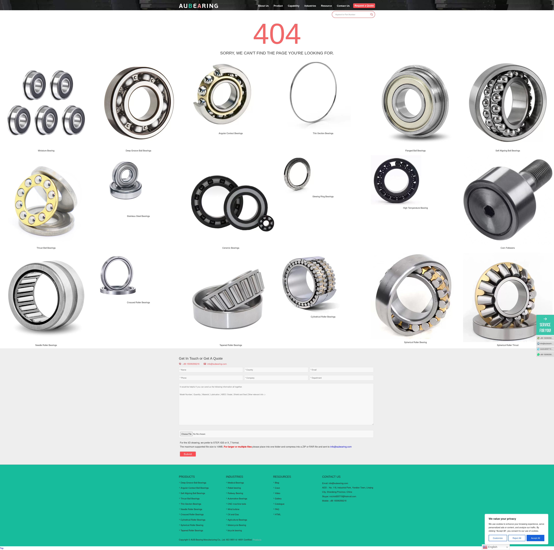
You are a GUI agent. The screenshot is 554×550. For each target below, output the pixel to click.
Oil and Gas (233, 514)
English (492, 546)
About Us (263, 5)
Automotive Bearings (237, 498)
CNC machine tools (237, 503)
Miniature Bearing (46, 150)
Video (277, 493)
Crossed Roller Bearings (138, 302)
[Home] (198, 7)
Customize (498, 538)
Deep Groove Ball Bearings (138, 150)
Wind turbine (233, 509)
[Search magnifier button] (372, 14)
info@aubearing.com (217, 363)
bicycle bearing (235, 530)
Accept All (535, 538)
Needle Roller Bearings (46, 345)
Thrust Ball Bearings (46, 247)
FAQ (277, 509)
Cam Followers (508, 247)
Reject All (517, 538)
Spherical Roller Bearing (415, 342)
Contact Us (343, 5)
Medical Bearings (236, 482)
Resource (326, 5)
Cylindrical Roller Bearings (323, 316)
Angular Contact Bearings (231, 133)
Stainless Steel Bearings (138, 215)
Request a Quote (364, 5)
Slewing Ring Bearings (323, 196)
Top (1, 548)
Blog (277, 482)
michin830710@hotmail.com (342, 496)
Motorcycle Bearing (237, 524)
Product (278, 5)
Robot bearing (234, 487)
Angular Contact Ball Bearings (195, 487)
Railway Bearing (235, 493)
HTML (278, 514)
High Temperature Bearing (415, 207)
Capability (293, 5)
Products (257, 539)
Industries (310, 5)
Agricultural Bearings (237, 519)
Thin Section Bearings (323, 133)
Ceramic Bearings (230, 247)
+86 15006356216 (547, 338)
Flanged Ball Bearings (415, 150)
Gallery (278, 498)
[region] (516, 529)
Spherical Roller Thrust (508, 345)
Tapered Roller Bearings (231, 345)
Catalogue (279, 503)
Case (277, 487)
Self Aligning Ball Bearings (508, 150)
